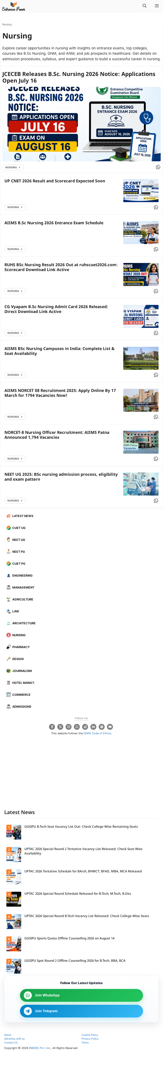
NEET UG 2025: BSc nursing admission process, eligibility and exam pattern (61, 477)
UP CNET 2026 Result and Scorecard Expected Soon (54, 181)
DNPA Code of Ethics (97, 733)
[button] (144, 6)
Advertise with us (14, 1038)
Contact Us (11, 1042)
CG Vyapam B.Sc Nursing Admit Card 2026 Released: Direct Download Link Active (56, 309)
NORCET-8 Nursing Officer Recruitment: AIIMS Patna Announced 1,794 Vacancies (56, 435)
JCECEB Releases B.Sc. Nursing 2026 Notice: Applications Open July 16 (78, 78)
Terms (85, 1042)
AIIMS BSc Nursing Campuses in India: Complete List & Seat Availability (59, 351)
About (7, 1034)
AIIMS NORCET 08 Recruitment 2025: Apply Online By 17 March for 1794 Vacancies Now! (60, 393)
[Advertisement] (81, 776)
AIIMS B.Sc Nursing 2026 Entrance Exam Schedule (53, 223)
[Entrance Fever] (13, 6)
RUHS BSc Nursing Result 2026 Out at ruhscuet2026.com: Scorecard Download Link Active (61, 268)
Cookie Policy (90, 1034)
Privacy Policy (90, 1038)
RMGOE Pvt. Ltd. (40, 1048)
